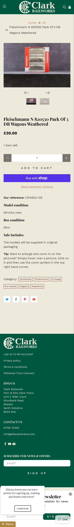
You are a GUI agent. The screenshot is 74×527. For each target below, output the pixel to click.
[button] (27, 524)
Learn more (23, 508)
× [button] (43, 483)
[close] (70, 494)
